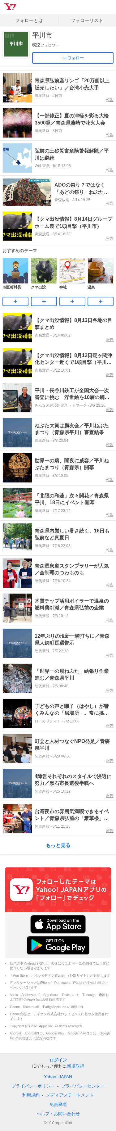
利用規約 (31, 1095)
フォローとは (29, 20)
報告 (110, 100)
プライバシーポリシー (33, 1085)
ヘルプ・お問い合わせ (58, 1113)
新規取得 (75, 1066)
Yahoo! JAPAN (58, 1076)
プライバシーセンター (83, 1085)
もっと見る (58, 845)
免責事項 (58, 1104)
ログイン (58, 1059)
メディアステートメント (70, 1095)
